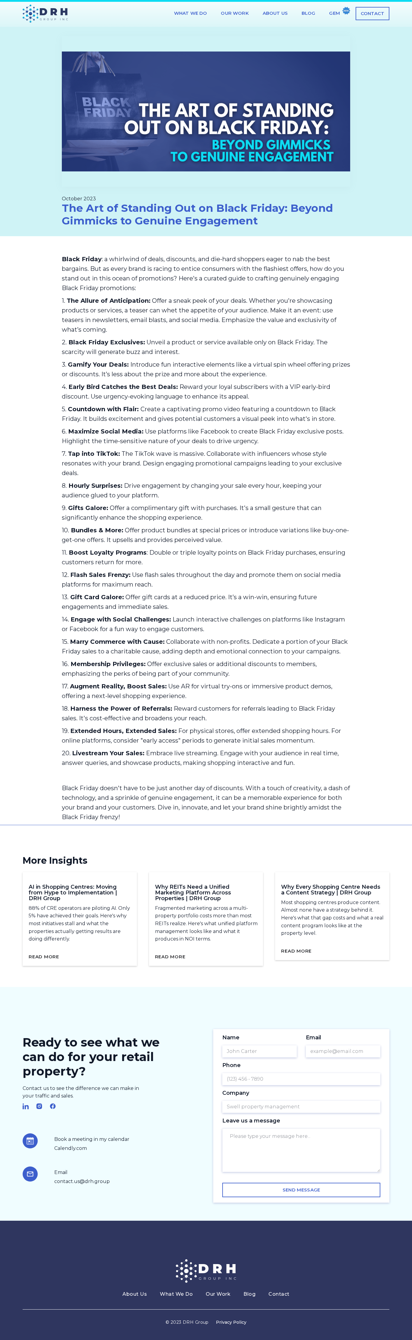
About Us (275, 13)
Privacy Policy (231, 1322)
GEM (334, 13)
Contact (372, 13)
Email (313, 1038)
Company (235, 1093)
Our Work (235, 13)
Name (230, 1038)
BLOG (308, 13)
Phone (231, 1065)
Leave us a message (251, 1121)
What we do (190, 13)
